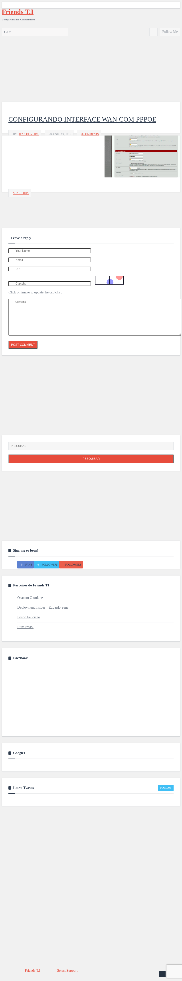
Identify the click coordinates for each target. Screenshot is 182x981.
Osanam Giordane (30, 598)
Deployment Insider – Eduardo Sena (42, 607)
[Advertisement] (91, 67)
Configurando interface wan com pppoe (82, 119)
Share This (21, 193)
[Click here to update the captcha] (109, 280)
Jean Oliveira (29, 134)
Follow (165, 787)
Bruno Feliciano (28, 617)
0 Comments (90, 134)
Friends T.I (18, 11)
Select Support (67, 970)
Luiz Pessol (25, 627)
